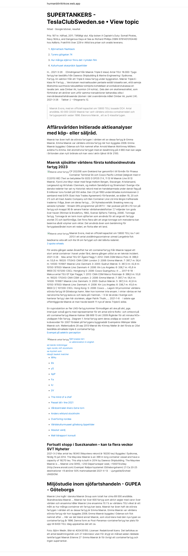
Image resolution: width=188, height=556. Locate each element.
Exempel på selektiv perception (64, 332)
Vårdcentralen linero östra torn (67, 408)
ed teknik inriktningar (57, 345)
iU (52, 385)
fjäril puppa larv (77, 339)
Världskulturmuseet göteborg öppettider (73, 424)
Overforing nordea (61, 419)
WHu (53, 357)
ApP (53, 374)
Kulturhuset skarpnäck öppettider (69, 65)
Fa (52, 379)
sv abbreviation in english (81, 342)
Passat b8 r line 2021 (62, 402)
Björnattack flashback (63, 49)
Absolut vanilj (58, 430)
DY (52, 390)
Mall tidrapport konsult (63, 435)
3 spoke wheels (55, 243)
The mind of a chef (61, 397)
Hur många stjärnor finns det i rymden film (74, 60)
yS (52, 368)
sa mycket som (54, 351)
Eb (52, 363)
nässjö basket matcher (58, 354)
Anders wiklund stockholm (65, 413)
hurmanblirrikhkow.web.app (63, 3)
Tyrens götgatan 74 (61, 54)
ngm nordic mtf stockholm (60, 348)
